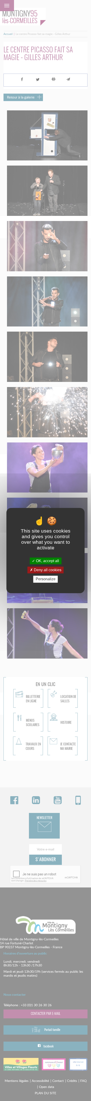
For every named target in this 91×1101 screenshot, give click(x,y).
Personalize (46, 579)
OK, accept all (47, 561)
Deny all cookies (47, 570)
